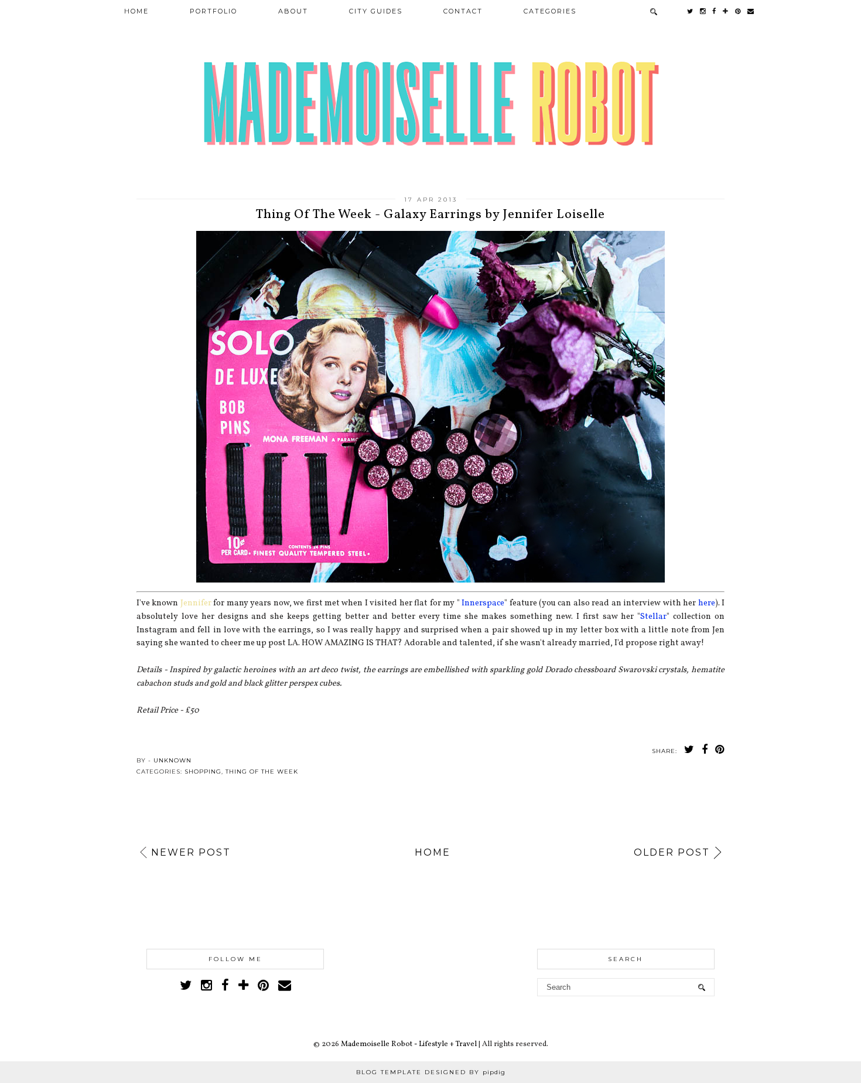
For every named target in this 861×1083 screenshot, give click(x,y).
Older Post (672, 852)
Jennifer (195, 603)
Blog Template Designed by (430, 1072)
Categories (550, 11)
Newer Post (191, 852)
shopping (202, 771)
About (293, 11)
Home (136, 11)
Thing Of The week (262, 771)
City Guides (375, 11)
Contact (463, 11)
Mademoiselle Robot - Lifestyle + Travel (409, 1044)
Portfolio (213, 11)
